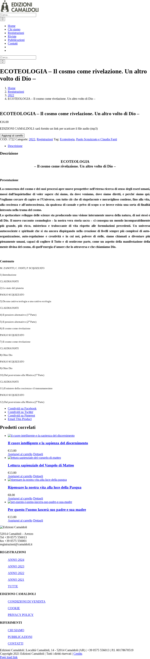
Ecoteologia (67, 139)
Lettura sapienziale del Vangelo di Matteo (41, 465)
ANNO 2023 (16, 566)
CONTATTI (15, 643)
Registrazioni (45, 139)
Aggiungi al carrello (12, 135)
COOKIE (14, 608)
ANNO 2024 (16, 559)
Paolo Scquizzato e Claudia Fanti (96, 139)
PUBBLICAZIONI (20, 637)
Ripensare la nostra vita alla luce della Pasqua (44, 487)
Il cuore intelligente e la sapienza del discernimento (48, 443)
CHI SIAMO (16, 630)
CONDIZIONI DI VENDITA (27, 601)
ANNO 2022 (16, 573)
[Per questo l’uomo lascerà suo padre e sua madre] (79, 502)
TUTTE (13, 586)
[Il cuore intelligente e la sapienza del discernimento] (79, 435)
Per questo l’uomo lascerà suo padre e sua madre (47, 510)
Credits (77, 653)
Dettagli (38, 454)
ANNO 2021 (16, 579)
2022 (32, 139)
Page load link (9, 657)
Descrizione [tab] (15, 146)
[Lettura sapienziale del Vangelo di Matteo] (79, 458)
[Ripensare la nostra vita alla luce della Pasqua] (79, 480)
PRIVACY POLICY (21, 614)
